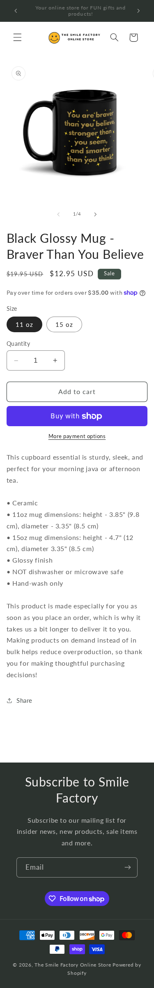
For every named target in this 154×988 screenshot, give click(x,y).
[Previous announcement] (16, 11)
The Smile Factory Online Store (72, 964)
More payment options (77, 436)
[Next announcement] (138, 11)
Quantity (18, 343)
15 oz (64, 324)
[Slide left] (58, 214)
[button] (17, 37)
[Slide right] (96, 214)
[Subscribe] (127, 867)
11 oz (24, 324)
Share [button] (24, 700)
